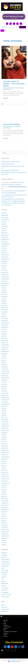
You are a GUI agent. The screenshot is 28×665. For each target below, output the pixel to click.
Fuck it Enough (5, 570)
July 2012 (4, 487)
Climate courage (5, 563)
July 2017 (4, 355)
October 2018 (5, 325)
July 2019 (4, 314)
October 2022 (5, 257)
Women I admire (5, 596)
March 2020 (4, 305)
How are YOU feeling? (11, 124)
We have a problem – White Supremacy (11, 161)
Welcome (6, 620)
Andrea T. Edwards (12, 660)
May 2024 (4, 230)
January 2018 (5, 342)
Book (5, 623)
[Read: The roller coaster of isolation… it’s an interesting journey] (14, 62)
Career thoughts (5, 559)
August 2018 (4, 327)
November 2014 (5, 426)
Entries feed (4, 607)
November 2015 (5, 399)
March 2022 (4, 270)
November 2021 (5, 279)
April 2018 (4, 336)
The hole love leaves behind (8, 163)
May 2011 (4, 518)
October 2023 (5, 241)
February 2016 (5, 393)
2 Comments (6, 126)
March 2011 (4, 522)
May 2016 (4, 386)
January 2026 (5, 217)
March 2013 (4, 470)
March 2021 (4, 294)
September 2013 (5, 456)
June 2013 (4, 463)
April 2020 (4, 303)
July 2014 (4, 435)
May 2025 (4, 221)
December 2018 (5, 322)
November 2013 (5, 452)
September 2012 (5, 483)
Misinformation (5, 583)
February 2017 (5, 366)
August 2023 (4, 246)
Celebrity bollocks (6, 561)
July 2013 (4, 461)
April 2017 (4, 362)
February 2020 (5, 307)
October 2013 (5, 454)
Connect (6, 636)
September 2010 (5, 536)
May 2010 (4, 544)
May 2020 (4, 300)
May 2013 (4, 465)
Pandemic (21, 87)
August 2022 (4, 261)
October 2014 (5, 428)
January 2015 (5, 421)
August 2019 (4, 311)
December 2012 (5, 476)
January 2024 (5, 237)
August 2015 (4, 406)
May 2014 (4, 439)
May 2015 (4, 413)
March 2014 (4, 443)
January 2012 (5, 500)
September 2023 (5, 243)
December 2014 (5, 424)
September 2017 (5, 351)
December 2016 (5, 371)
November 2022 (5, 254)
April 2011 (4, 520)
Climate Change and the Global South (10, 170)
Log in (3, 604)
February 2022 (5, 272)
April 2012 (4, 494)
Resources (6, 633)
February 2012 (5, 498)
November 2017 (5, 347)
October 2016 (5, 375)
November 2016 (5, 373)
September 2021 (5, 283)
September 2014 (5, 430)
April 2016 (4, 388)
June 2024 (4, 228)
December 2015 (5, 397)
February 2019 (5, 318)
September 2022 (5, 259)
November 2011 (5, 505)
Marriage (4, 581)
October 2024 (5, 226)
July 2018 (4, 329)
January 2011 (5, 527)
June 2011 (4, 516)
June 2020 (4, 298)
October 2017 (5, 349)
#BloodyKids (12, 87)
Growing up (4, 574)
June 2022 (4, 263)
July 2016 (4, 382)
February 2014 (5, 445)
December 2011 (5, 503)
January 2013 (5, 474)
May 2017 (4, 360)
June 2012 (4, 489)
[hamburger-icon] (2, 30)
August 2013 (4, 459)
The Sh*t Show (7, 626)
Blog (5, 629)
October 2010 (5, 533)
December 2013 (5, 450)
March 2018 (4, 338)
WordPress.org (5, 611)
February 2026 (5, 215)
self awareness (5, 588)
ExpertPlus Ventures (15, 661)
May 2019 (4, 316)
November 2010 (5, 531)
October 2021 (5, 281)
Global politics (5, 572)
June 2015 (4, 410)
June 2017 (4, 358)
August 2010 (4, 538)
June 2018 (4, 331)
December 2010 (5, 529)
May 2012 (4, 492)
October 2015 (5, 402)
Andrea (5, 634)
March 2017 (4, 364)
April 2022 (4, 268)
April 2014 (4, 441)
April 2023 (4, 250)
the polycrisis (5, 590)
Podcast (5, 625)
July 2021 (4, 287)
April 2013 (4, 467)
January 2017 (5, 369)
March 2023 (4, 252)
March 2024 (4, 232)
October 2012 (5, 481)
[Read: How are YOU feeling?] (14, 112)
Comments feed (5, 609)
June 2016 (4, 384)
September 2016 (5, 377)
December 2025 (5, 219)
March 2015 (4, 417)
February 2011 (5, 525)
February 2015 (5, 419)
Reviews (6, 628)
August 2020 (4, 296)
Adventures (4, 557)
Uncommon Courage (6, 594)
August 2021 (4, 285)
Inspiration (4, 577)
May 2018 (4, 333)
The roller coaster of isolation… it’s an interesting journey (13, 83)
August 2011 (4, 511)
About (5, 621)
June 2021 (4, 290)
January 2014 (5, 448)
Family (17, 87)
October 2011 (5, 507)
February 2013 (5, 472)
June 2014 (4, 437)
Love (14, 126)
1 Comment (5, 87)
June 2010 (4, 542)
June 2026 (4, 213)
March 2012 (4, 496)
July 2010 (4, 540)
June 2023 (4, 248)
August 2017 (4, 353)
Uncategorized (5, 592)
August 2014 (4, 432)
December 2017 (5, 344)
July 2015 (4, 408)
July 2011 (4, 514)
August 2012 (4, 485)
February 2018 (5, 340)
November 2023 (5, 239)
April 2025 (4, 224)
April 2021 (4, 292)
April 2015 (4, 415)
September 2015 (5, 404)
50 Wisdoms (4, 555)
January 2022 (5, 274)
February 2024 (5, 235)
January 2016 (5, 395)
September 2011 (5, 509)
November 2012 (5, 478)
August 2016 (4, 380)
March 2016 (4, 391)
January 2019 (5, 320)
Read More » (6, 98)
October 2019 (5, 309)
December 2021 (5, 276)
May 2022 (4, 265)
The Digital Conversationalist (10, 631)
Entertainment (5, 566)
